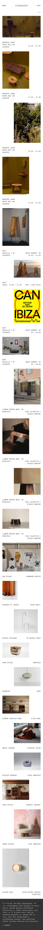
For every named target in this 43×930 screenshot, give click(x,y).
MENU (4, 5)
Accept (7, 925)
